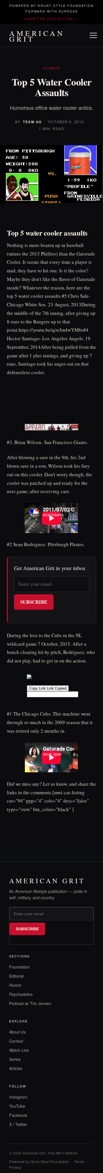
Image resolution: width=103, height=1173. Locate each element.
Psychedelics (21, 994)
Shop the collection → (51, 18)
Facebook (18, 1115)
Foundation (19, 967)
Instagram (18, 1097)
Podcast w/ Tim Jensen (30, 1003)
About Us (17, 1032)
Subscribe (33, 601)
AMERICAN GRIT (37, 36)
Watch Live (19, 1050)
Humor (15, 985)
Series (15, 1059)
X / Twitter (18, 1124)
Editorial (16, 976)
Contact (16, 1041)
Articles (15, 1068)
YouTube (17, 1106)
